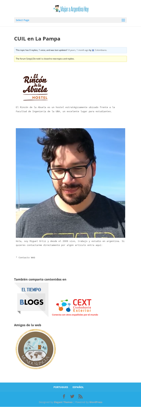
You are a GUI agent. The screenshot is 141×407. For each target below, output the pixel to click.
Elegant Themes (63, 402)
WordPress (95, 402)
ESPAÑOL (78, 387)
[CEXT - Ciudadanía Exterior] (75, 316)
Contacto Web (27, 257)
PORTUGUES (60, 387)
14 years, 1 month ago (78, 50)
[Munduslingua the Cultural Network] (35, 370)
